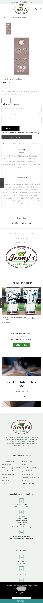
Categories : (5, 143)
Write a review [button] (21, 345)
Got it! (21, 599)
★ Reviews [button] (2, 303)
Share (2, 183)
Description (21, 218)
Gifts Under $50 (33, 143)
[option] (8, 29)
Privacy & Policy (21, 593)
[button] (21, 601)
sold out (21, 301)
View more (6, 322)
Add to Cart (10, 128)
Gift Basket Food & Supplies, (19, 143)
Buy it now (16, 137)
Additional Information (21, 223)
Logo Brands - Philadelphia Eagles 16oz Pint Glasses (14, 318)
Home (3, 17)
